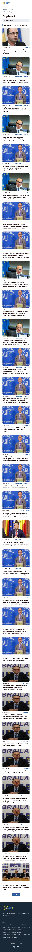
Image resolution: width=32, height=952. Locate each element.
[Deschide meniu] (29, 3)
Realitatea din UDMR (6, 929)
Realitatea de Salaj (16, 934)
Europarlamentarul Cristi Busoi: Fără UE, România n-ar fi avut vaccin (15, 745)
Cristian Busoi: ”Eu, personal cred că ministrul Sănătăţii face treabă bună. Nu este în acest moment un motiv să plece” (15, 573)
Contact (3, 913)
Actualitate (26, 47)
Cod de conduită (5, 915)
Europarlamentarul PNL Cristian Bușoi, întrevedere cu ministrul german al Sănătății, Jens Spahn (15, 800)
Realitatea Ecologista (17, 929)
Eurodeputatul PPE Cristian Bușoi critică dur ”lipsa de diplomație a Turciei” (15, 659)
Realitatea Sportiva (14, 924)
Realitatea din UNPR (16, 932)
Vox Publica (14, 937)
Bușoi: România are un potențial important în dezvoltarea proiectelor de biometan (15, 52)
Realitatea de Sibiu (26, 934)
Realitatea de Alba (6, 937)
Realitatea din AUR (16, 927)
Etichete (12, 9)
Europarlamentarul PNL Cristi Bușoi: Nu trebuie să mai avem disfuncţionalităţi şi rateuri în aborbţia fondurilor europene (15, 829)
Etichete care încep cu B (8, 12)
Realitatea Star (23, 924)
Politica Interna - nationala (22, 76)
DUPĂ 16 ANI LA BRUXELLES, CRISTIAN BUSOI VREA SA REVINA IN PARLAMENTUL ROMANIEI (15, 110)
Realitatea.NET (5, 924)
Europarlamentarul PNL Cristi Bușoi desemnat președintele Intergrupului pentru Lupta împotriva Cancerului (14, 858)
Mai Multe (16, 894)
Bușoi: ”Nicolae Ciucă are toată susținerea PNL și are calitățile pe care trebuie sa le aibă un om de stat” (14, 139)
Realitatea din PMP (6, 932)
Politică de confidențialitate (23, 913)
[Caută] (24, 3)
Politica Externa (25, 222)
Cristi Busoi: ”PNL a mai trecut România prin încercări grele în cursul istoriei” (15, 487)
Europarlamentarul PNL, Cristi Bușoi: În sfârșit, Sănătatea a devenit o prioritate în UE (15, 887)
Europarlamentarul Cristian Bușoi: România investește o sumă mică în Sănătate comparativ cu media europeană (14, 632)
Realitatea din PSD (6, 934)
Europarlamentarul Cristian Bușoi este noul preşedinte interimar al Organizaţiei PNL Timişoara (15, 168)
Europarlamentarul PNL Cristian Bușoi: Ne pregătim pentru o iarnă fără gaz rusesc (15, 429)
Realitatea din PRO (26, 927)
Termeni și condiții (11, 913)
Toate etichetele (9, 20)
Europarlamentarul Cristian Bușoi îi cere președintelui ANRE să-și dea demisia (15, 772)
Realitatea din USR (6, 927)
